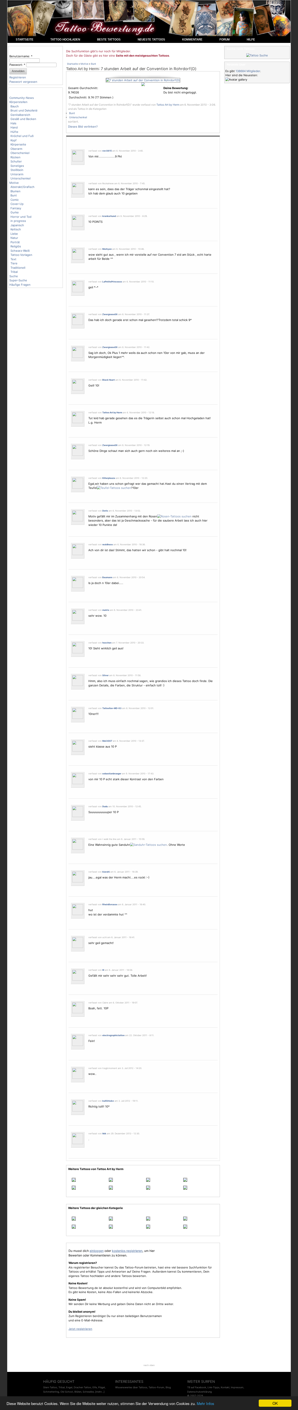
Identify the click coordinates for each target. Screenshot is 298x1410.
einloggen (97, 1251)
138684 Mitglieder (248, 71)
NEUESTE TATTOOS (151, 39)
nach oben (149, 1365)
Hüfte (14, 131)
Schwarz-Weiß (20, 250)
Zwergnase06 (110, 314)
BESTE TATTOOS (109, 39)
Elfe (94, 1387)
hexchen (106, 642)
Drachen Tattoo (82, 1387)
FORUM (224, 39)
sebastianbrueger (111, 773)
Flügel (101, 1387)
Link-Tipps (213, 1387)
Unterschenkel (20, 178)
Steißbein (16, 170)
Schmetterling (51, 1391)
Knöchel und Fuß (22, 136)
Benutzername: (21, 56)
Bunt (13, 195)
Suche (13, 276)
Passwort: (17, 64)
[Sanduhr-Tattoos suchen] (148, 844)
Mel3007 (107, 741)
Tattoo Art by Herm (82, 69)
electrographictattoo (113, 1035)
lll (103, 970)
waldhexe (107, 544)
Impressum (237, 1387)
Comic (14, 199)
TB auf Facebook (196, 1387)
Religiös (15, 246)
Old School (66, 1391)
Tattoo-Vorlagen (21, 255)
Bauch (14, 106)
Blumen (15, 191)
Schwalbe (88, 1391)
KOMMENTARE (192, 39)
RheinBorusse (109, 904)
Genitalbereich (20, 115)
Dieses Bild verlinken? (83, 126)
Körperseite (18, 144)
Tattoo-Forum (156, 1387)
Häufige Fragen (20, 284)
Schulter (16, 161)
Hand (14, 127)
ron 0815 (107, 150)
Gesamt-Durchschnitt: (83, 88)
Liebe (14, 233)
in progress (18, 221)
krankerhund (109, 216)
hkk (104, 1133)
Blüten (77, 1391)
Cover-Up (17, 204)
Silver (105, 675)
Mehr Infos (205, 1403)
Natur (14, 238)
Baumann (107, 577)
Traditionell (17, 267)
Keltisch (15, 229)
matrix (105, 610)
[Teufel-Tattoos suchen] (114, 488)
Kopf (13, 140)
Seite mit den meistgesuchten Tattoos (142, 55)
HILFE (251, 39)
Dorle (105, 510)
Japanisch (17, 225)
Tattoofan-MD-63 (112, 708)
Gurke (14, 212)
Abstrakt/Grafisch (22, 187)
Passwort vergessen (23, 81)
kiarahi (106, 871)
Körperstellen (18, 102)
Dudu (105, 806)
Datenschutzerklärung (199, 1391)
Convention (166, 254)
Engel (69, 1387)
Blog (168, 1387)
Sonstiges (17, 165)
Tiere (13, 263)
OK (275, 1403)
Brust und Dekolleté (24, 110)
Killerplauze (108, 478)
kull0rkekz (108, 1100)
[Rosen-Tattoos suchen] (174, 516)
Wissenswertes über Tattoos (131, 1387)
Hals (13, 123)
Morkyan (107, 249)
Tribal (14, 272)
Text (13, 259)
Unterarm (16, 174)
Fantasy (15, 208)
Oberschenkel (19, 153)
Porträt (15, 242)
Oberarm (16, 148)
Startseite (72, 63)
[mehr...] (99, 1391)
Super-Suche (18, 280)
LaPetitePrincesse (112, 281)
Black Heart (108, 379)
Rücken (15, 157)
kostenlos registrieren (127, 1251)
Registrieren (17, 77)
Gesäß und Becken (23, 119)
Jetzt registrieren (80, 1329)
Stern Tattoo (50, 1387)
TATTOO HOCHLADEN (65, 39)
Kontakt (225, 1387)
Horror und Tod (20, 216)
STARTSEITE (24, 39)
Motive (14, 182)
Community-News (21, 98)
